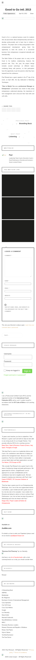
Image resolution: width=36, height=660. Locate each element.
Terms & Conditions (20, 652)
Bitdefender (5, 595)
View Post (17, 189)
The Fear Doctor (6, 637)
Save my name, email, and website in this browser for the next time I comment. (17, 309)
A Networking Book (7, 590)
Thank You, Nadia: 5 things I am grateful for (18, 205)
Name (7, 280)
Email (7, 288)
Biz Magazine (6, 597)
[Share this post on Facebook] (4, 110)
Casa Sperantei (6, 602)
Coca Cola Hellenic (7, 607)
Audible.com (6, 528)
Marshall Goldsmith (7, 617)
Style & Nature (6, 632)
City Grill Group (6, 605)
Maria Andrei (5, 615)
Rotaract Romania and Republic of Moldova (14, 627)
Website (7, 295)
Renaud (4, 575)
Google (4, 610)
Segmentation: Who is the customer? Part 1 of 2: (18, 183)
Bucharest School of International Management (15, 600)
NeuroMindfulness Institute (9, 620)
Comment (8, 255)
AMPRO (4, 592)
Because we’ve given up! (18, 228)
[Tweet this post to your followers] (9, 110)
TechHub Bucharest (7, 635)
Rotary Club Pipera (7, 630)
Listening (18, 135)
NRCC (3, 622)
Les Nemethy (6, 612)
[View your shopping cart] (32, 2)
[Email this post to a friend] (18, 110)
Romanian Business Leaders (10, 625)
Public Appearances (9, 13)
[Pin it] (13, 110)
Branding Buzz (18, 122)
